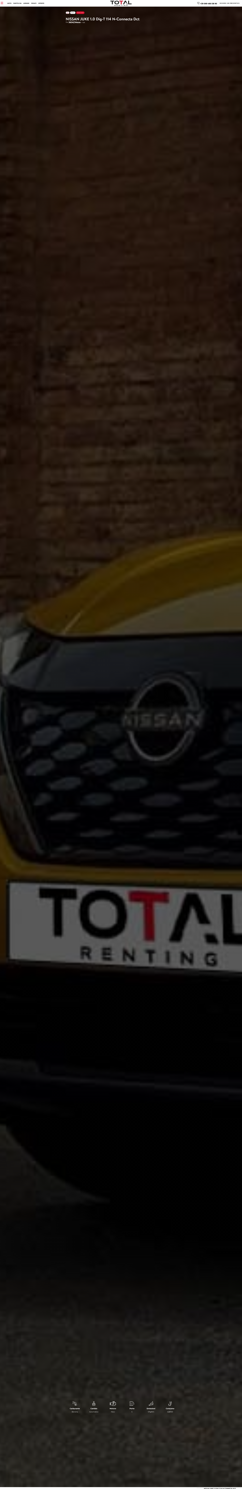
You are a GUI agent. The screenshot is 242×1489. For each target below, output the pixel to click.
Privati (33, 3)
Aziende (26, 3)
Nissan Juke (80, 12)
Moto (9, 3)
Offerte (41, 3)
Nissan (72, 12)
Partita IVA (17, 3)
